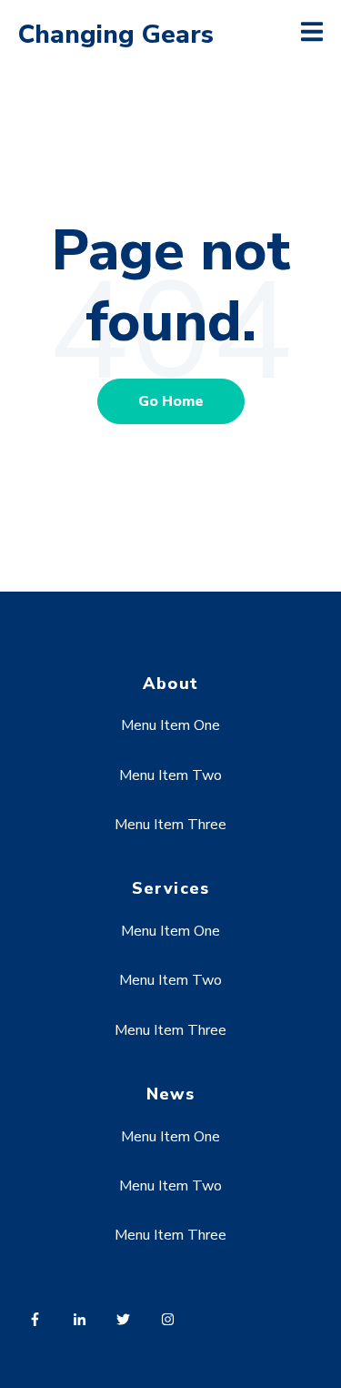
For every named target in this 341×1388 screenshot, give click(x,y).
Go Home (171, 401)
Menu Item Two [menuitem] (170, 775)
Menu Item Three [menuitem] (170, 825)
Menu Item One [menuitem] (170, 725)
